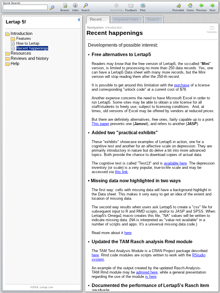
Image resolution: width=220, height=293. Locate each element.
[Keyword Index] (75, 7)
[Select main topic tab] (65, 7)
